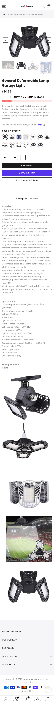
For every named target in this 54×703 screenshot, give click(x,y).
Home (4, 14)
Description (22, 199)
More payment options (27, 180)
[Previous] (5, 40)
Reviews (34, 199)
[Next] (48, 40)
